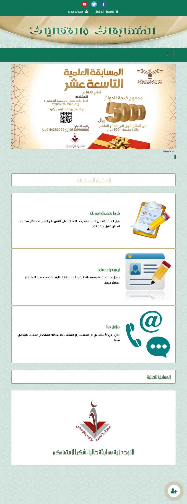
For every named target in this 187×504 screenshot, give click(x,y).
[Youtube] (84, 4)
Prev (166, 151)
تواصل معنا (113, 326)
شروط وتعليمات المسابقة (105, 213)
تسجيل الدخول (104, 12)
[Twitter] (94, 4)
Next (172, 151)
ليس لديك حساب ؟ (108, 269)
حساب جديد (75, 12)
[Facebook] (103, 4)
